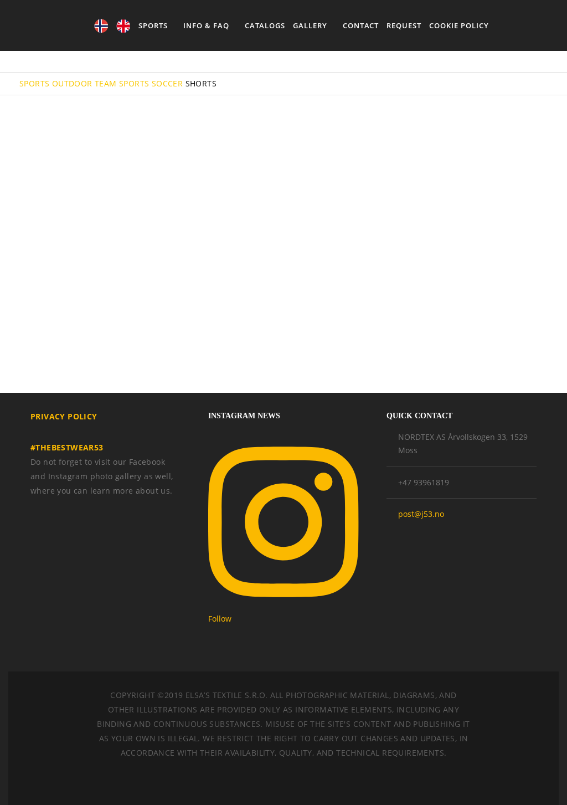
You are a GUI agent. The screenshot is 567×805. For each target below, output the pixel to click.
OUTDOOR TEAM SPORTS (101, 83)
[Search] (517, 25)
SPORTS (34, 83)
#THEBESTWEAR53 (67, 447)
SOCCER (167, 83)
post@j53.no (421, 514)
